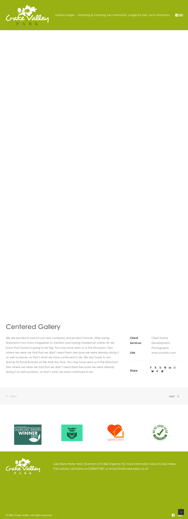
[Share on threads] (160, 368)
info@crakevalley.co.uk (132, 468)
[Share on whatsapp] (174, 368)
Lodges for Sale (137, 15)
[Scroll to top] (181, 511)
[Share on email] (162, 371)
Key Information (117, 15)
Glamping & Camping (92, 15)
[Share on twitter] (155, 368)
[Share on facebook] (151, 368)
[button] (176, 15)
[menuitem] (66, 15)
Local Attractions (159, 15)
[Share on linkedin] (170, 368)
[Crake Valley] (27, 15)
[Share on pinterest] (165, 368)
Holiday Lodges (64, 15)
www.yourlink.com (163, 352)
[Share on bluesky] (152, 371)
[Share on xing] (157, 371)
